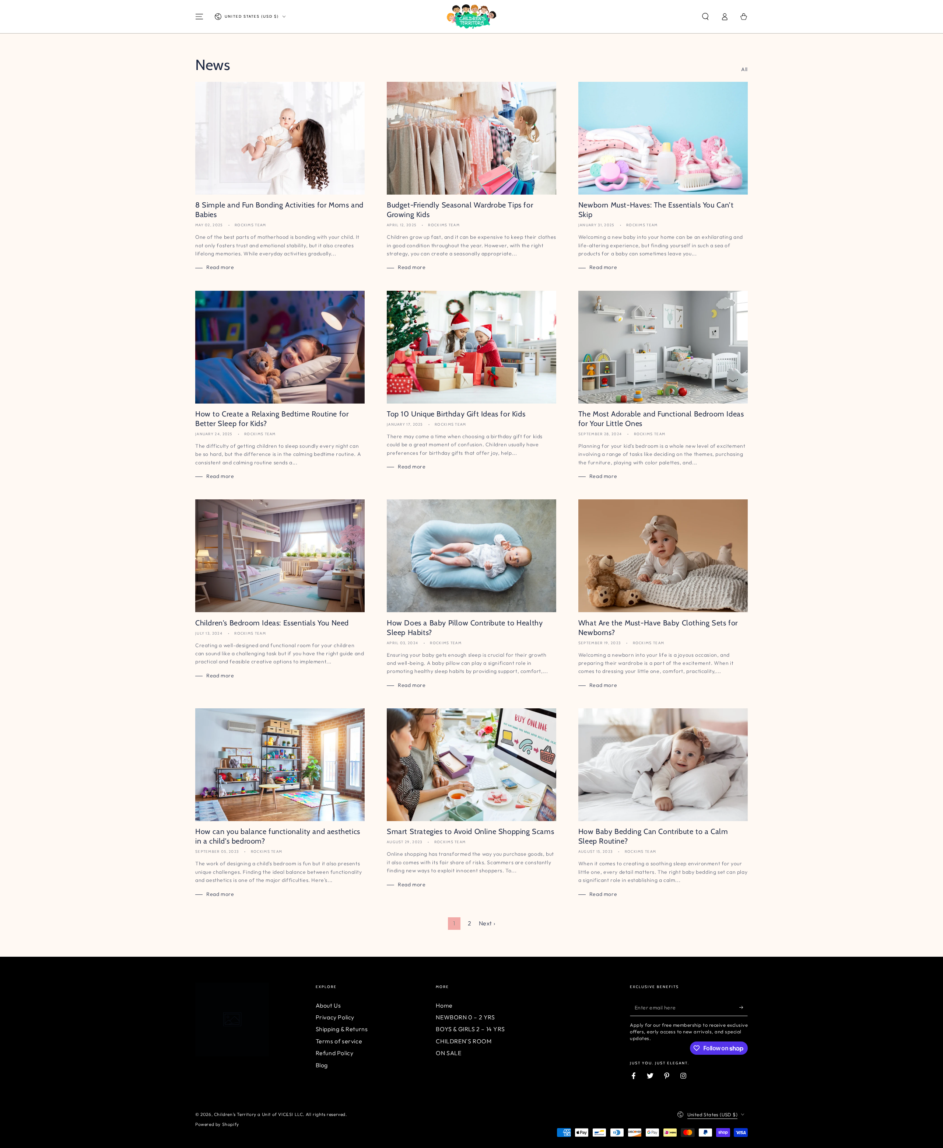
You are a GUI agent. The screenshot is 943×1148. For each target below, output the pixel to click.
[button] (705, 16)
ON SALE (448, 1053)
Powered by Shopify (217, 1124)
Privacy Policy (335, 1017)
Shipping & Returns (342, 1029)
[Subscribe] (743, 1007)
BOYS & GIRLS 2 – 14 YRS (470, 1029)
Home (444, 1005)
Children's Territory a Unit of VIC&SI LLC (258, 1114)
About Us (328, 1005)
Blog (322, 1065)
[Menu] (199, 16)
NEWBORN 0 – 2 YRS (465, 1017)
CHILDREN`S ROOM (463, 1041)
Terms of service (339, 1041)
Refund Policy (335, 1053)
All (744, 69)
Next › (487, 923)
